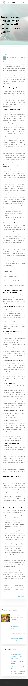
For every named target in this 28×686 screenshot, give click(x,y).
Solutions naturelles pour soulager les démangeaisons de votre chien (8, 590)
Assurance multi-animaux (9, 49)
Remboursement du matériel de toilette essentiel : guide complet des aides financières (19, 591)
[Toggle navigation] (23, 2)
